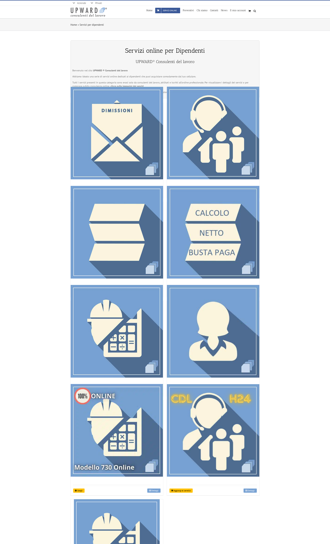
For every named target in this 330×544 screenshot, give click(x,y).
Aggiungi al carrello (182, 490)
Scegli (79, 490)
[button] (255, 10)
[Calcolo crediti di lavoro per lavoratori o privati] (117, 331)
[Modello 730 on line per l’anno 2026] (117, 430)
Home (73, 24)
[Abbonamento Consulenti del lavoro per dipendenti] (213, 430)
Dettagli (154, 490)
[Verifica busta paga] (117, 232)
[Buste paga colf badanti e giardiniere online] (213, 331)
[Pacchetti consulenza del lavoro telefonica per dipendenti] (213, 133)
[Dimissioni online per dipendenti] (117, 133)
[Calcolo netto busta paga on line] (213, 232)
